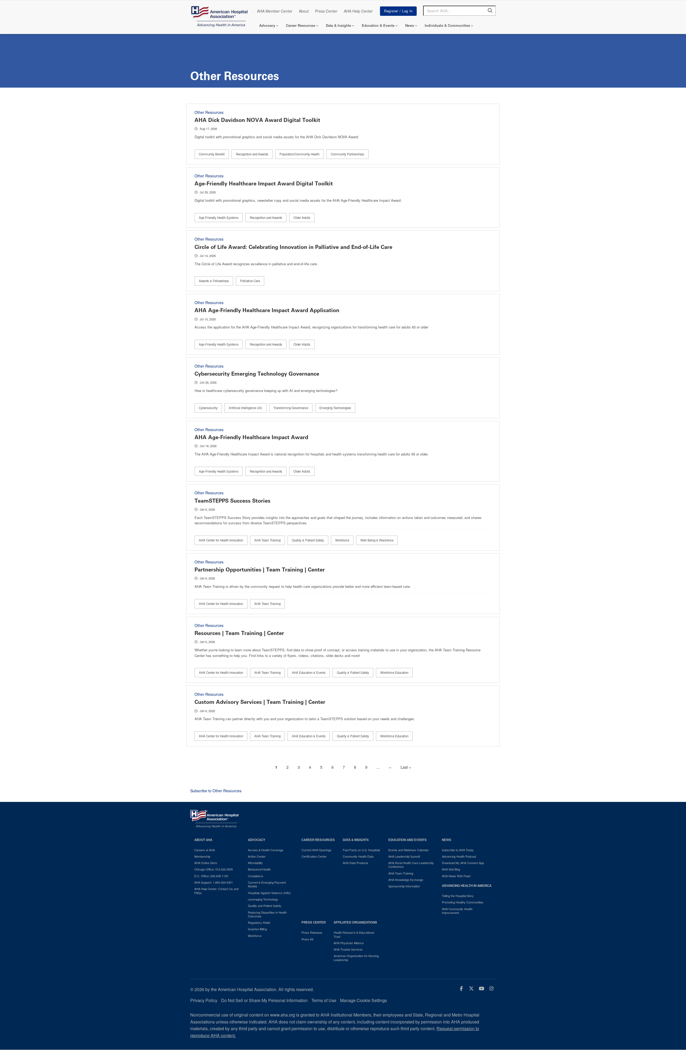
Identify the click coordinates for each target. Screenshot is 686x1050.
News (409, 25)
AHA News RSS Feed (456, 876)
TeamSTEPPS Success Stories (232, 501)
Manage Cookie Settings (363, 1000)
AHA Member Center (274, 11)
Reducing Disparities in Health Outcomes (267, 914)
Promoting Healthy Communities (462, 902)
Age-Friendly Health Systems (218, 217)
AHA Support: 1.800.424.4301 (213, 882)
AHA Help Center (358, 11)
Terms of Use (323, 1000)
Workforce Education (394, 672)
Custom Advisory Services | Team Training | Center (260, 702)
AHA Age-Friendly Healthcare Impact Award (251, 437)
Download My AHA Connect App (463, 863)
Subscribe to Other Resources (215, 790)
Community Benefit (212, 154)
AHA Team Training (267, 540)
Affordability (255, 863)
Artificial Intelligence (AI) (245, 408)
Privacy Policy (203, 1000)
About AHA (203, 840)
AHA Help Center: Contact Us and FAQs (216, 891)
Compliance (255, 876)
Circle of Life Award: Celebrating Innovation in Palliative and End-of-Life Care (293, 247)
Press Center (326, 11)
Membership (202, 856)
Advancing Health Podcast (459, 856)
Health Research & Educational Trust (354, 934)
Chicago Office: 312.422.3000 (213, 869)
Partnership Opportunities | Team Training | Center (260, 569)
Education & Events (378, 25)
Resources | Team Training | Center (239, 633)
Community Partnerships (347, 154)
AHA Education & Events (309, 672)
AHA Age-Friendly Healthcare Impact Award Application (267, 310)
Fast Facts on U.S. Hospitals (361, 850)
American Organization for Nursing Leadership (356, 958)
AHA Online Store (205, 863)
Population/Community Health (299, 154)
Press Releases (311, 932)
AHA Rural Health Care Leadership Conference (411, 865)
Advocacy (267, 25)
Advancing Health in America (466, 885)
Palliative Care (250, 281)
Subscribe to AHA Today (458, 850)
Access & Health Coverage (265, 850)
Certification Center (314, 856)
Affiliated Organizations (355, 922)
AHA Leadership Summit (404, 856)
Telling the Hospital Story (458, 896)
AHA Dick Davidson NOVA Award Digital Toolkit (257, 120)
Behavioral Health (259, 869)
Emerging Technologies (335, 408)
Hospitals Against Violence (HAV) (269, 893)
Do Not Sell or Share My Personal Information (264, 1000)
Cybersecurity (208, 408)
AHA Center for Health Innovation (221, 540)
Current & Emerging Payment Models (267, 884)
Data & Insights (338, 25)
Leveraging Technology (263, 899)
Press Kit (307, 939)
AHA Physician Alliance (349, 943)
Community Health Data (358, 856)
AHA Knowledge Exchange (405, 879)
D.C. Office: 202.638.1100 (211, 876)
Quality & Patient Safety (308, 540)
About (304, 11)
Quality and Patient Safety (264, 905)
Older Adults (301, 217)
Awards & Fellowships (214, 281)
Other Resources (209, 112)
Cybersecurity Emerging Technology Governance (257, 374)
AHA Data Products (355, 863)
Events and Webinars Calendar (408, 850)
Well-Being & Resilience (376, 540)
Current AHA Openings (316, 850)
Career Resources (300, 25)
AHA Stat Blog (451, 869)
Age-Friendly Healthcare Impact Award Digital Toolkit (264, 183)
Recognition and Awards (252, 154)
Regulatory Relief (259, 922)
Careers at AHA (204, 850)
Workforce (342, 540)
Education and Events (407, 840)
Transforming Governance (290, 408)
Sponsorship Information (404, 886)
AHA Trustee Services (348, 949)
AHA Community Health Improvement (457, 911)
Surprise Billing (257, 929)
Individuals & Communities (447, 25)
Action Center (257, 856)
